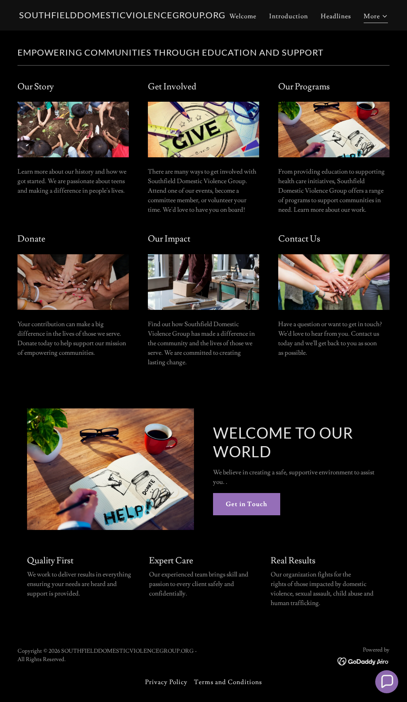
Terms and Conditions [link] (228, 682)
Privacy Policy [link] (166, 682)
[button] (376, 17)
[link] (122, 16)
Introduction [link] (288, 16)
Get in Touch (246, 504)
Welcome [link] (242, 16)
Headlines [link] (336, 16)
